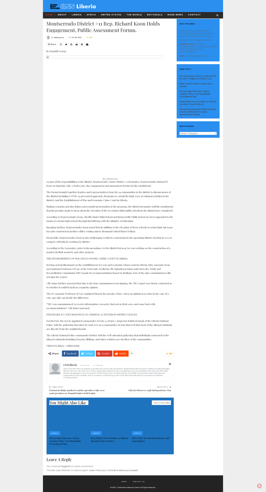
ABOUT (62, 14)
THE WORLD (134, 14)
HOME (49, 14)
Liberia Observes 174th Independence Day (149, 390)
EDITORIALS (155, 14)
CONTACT (194, 14)
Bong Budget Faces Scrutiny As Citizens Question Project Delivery (197, 102)
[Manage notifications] (259, 486)
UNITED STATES (111, 14)
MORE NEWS (175, 14)
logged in (66, 466)
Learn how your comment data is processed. (113, 470)
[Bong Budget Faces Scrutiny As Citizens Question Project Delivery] (110, 421)
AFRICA (91, 14)
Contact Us (139, 481)
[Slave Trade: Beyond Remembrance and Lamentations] (151, 421)
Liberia (54, 433)
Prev (53, 450)
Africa (137, 433)
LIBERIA (77, 14)
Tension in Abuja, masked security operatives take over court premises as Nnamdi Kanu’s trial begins (77, 392)
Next (60, 450)
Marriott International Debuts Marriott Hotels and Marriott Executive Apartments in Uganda (197, 112)
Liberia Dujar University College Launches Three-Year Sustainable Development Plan (195, 94)
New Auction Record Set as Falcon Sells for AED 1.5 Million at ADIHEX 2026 (197, 77)
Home (124, 481)
